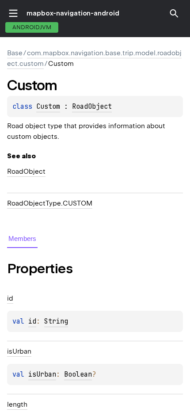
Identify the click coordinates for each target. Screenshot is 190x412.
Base (15, 53)
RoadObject (92, 106)
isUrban (42, 374)
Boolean (78, 374)
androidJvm (31, 27)
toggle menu (13, 13)
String (56, 321)
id (32, 321)
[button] (174, 13)
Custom (48, 106)
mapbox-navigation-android (73, 13)
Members (22, 238)
